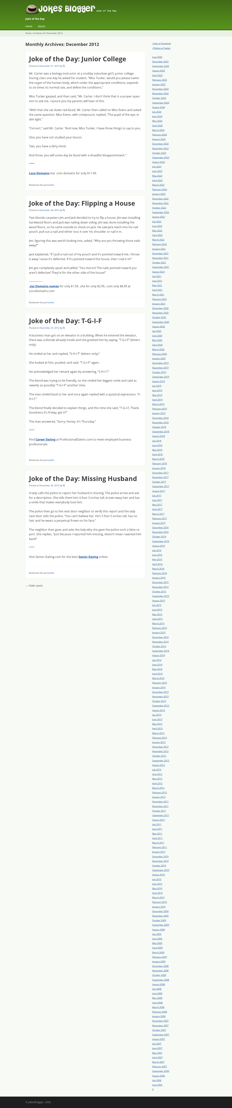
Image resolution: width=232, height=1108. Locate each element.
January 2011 (158, 851)
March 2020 (158, 349)
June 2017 (157, 500)
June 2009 (157, 938)
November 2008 (160, 970)
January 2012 (158, 797)
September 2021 (160, 267)
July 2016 (156, 550)
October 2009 (159, 920)
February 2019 (159, 408)
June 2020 (157, 335)
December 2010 (160, 856)
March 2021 (158, 294)
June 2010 (157, 883)
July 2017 (156, 495)
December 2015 (160, 582)
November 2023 (160, 148)
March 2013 (158, 733)
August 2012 (158, 765)
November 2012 (160, 751)
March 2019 (158, 404)
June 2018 (157, 445)
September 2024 (160, 102)
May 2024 (157, 120)
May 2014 (157, 669)
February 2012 (159, 792)
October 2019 (159, 372)
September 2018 (160, 431)
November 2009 (160, 915)
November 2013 (160, 696)
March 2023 (158, 184)
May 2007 (157, 1052)
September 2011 (160, 815)
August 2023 (158, 162)
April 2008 (157, 1002)
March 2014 (158, 678)
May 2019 (157, 395)
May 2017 (157, 504)
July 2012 (156, 769)
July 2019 (156, 385)
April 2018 (157, 454)
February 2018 (159, 463)
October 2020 (159, 317)
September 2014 (160, 650)
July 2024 (156, 111)
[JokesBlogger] (116, 10)
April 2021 (157, 289)
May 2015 (157, 614)
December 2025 (160, 61)
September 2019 (160, 376)
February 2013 (159, 737)
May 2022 (157, 230)
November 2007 (160, 1025)
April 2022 (157, 235)
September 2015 (160, 596)
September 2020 (160, 322)
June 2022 (157, 226)
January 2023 (158, 194)
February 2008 (159, 1011)
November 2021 (160, 258)
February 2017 (159, 518)
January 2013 (158, 742)
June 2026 (157, 57)
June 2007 (157, 1048)
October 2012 (159, 755)
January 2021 (158, 303)
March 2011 (158, 842)
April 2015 (157, 618)
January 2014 (158, 687)
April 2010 (157, 893)
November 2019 (160, 367)
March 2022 (158, 239)
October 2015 (159, 591)
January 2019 (158, 413)
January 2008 (158, 1016)
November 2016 (160, 532)
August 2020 (158, 326)
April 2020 (157, 344)
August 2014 (158, 655)
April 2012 (157, 783)
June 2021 (157, 280)
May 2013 (157, 723)
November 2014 (160, 641)
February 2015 (159, 628)
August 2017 (158, 491)
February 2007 (159, 1066)
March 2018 (158, 459)
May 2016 (157, 559)
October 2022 (159, 207)
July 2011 (156, 824)
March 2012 (158, 788)
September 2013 (160, 705)
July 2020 (156, 331)
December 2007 (160, 1020)
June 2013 (157, 719)
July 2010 (156, 879)
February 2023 (159, 189)
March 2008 (158, 1007)
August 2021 (158, 271)
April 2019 (157, 399)
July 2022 (156, 221)
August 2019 (158, 381)
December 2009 (160, 911)
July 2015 (156, 605)
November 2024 (160, 93)
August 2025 (158, 70)
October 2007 (159, 1030)
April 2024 (157, 125)
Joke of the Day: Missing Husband (83, 478)
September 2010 (160, 870)
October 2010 (159, 865)
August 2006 (158, 1075)
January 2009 (158, 961)
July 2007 (156, 1043)
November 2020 (160, 312)
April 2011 (157, 838)
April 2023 (157, 180)
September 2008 (160, 979)
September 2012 (160, 760)
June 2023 (157, 171)
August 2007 (158, 1039)
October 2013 (159, 701)
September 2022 (160, 212)
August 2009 (158, 929)
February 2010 (159, 902)
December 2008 (160, 966)
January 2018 (158, 468)
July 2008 (156, 988)
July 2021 (156, 276)
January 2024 (158, 139)
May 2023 (157, 175)
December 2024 (160, 89)
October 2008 (159, 975)
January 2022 (158, 248)
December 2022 (160, 198)
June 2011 (157, 829)
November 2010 (160, 861)
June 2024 (157, 116)
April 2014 (157, 673)
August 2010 (158, 874)
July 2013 (156, 714)
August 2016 (158, 545)
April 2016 (157, 564)
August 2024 (158, 107)
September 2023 (160, 157)
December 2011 (160, 801)
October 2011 (159, 810)
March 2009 (158, 952)
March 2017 (158, 513)
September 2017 (160, 486)
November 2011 (160, 806)
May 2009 (157, 943)
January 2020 (158, 358)
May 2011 (157, 833)
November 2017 (160, 477)
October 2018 (159, 427)
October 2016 (159, 536)
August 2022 (158, 216)
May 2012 (157, 778)
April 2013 (157, 728)
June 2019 (157, 390)
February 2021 (159, 299)
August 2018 (158, 436)
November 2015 (160, 587)
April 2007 (157, 1057)
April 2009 (157, 947)
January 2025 (158, 84)
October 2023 (159, 153)
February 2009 (159, 957)
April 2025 (157, 75)
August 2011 (158, 819)
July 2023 (156, 166)
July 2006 (156, 1080)
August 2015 (158, 600)
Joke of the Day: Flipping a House (82, 203)
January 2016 (158, 577)
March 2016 (158, 568)
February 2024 (159, 134)
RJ (64, 65)
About (41, 26)
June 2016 (157, 554)
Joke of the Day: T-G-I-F (65, 320)
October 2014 (159, 646)
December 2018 (160, 418)
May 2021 (157, 285)
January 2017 (158, 523)
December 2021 (160, 253)
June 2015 (157, 609)
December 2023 (160, 143)
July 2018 (156, 440)
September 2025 (160, 66)
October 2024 (159, 98)
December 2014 (160, 637)
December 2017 (160, 472)
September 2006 (160, 1071)
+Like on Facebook (161, 43)
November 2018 (160, 422)
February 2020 (159, 353)
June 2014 (157, 664)
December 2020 (160, 308)
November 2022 (160, 203)
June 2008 (157, 993)
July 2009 (156, 934)
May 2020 (157, 340)
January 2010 (158, 906)
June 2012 (157, 774)
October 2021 (159, 262)
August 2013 (158, 710)
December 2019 (160, 363)
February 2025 (159, 79)
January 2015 (158, 632)
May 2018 (157, 449)
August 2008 (158, 984)
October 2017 (159, 481)
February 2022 (159, 244)
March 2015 (158, 623)
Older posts (34, 585)
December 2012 (160, 746)
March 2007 (158, 1062)
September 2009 (160, 924)
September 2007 (160, 1034)
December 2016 (160, 527)
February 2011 (159, 847)
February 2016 (159, 573)
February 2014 (159, 682)
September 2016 (160, 541)
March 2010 (158, 897)
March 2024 (158, 130)
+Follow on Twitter (161, 48)
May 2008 (157, 998)
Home (28, 26)
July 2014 (156, 660)
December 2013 (160, 692)
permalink (49, 184)
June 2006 (157, 1084)
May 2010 (157, 888)
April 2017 (157, 509)
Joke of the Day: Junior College (77, 58)
